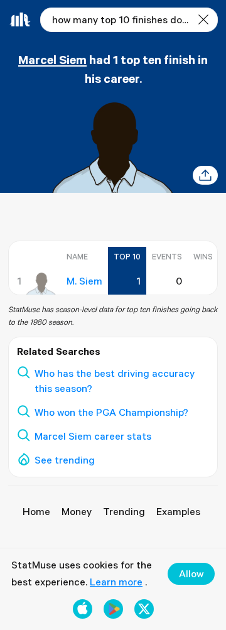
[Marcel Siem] (41, 284)
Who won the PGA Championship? (111, 412)
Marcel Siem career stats (93, 436)
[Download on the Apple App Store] (82, 609)
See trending (65, 460)
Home (36, 511)
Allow (191, 573)
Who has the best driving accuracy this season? (115, 381)
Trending (124, 511)
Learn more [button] (116, 582)
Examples (178, 511)
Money (77, 511)
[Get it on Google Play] (113, 609)
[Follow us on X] (144, 609)
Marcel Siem (52, 59)
